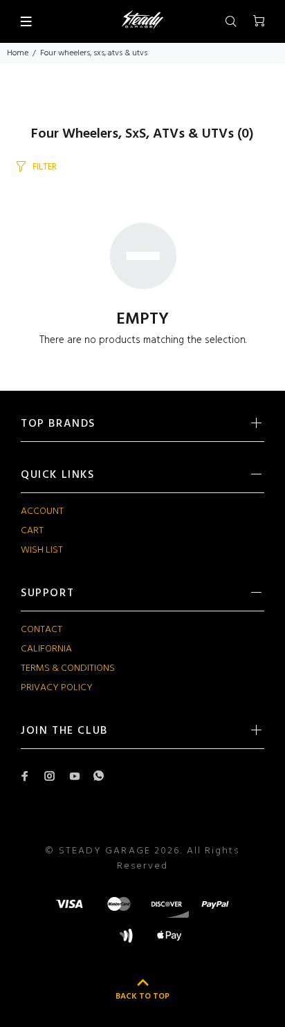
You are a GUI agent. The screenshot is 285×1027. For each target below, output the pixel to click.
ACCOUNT (42, 511)
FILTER (45, 167)
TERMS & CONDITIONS (68, 668)
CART (32, 531)
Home (17, 53)
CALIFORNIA (46, 649)
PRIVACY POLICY (57, 688)
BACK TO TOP (142, 996)
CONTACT (41, 630)
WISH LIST (42, 550)
